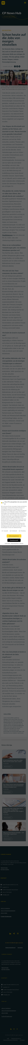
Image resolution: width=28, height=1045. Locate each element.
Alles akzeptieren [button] (14, 536)
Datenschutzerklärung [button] (15, 543)
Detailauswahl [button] (14, 540)
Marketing (23, 530)
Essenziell (6, 530)
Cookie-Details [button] (7, 543)
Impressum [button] (21, 543)
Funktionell (14, 530)
